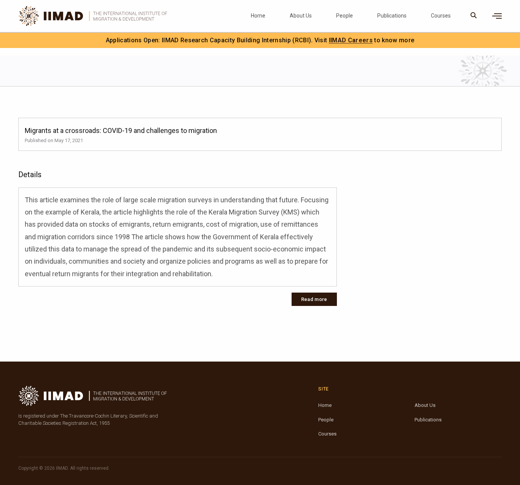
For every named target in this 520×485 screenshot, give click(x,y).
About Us (301, 16)
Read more (314, 299)
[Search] (474, 16)
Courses (441, 16)
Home (258, 16)
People (344, 16)
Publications (392, 16)
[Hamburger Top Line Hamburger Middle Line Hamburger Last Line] (497, 16)
